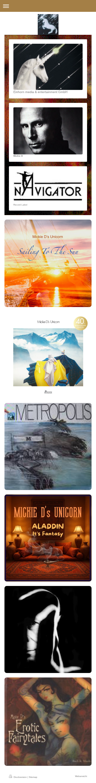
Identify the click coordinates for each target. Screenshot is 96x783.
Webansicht (81, 776)
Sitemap (33, 777)
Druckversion (20, 777)
